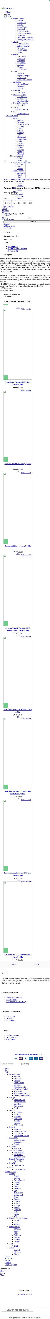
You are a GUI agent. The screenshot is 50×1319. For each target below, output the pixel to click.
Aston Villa (18, 1078)
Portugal (17, 1205)
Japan (16, 1246)
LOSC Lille (18, 1134)
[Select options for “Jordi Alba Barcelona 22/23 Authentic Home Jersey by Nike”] (5, 787)
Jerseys (11, 179)
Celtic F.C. (18, 1161)
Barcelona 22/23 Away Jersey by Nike (18, 546)
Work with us (11, 1037)
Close (2, 1271)
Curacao (17, 1237)
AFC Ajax (18, 1148)
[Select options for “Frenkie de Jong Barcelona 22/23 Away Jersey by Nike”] (5, 868)
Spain (16, 1197)
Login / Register (11, 1265)
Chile (16, 1233)
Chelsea (17, 1081)
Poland (16, 1203)
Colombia (17, 1235)
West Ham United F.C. (22, 1093)
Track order (10, 1016)
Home (5, 179)
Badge (5, 210)
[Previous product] (4, 184)
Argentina (17, 1229)
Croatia (16, 1186)
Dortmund (18, 1142)
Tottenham (18, 1091)
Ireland (16, 1214)
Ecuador (17, 1239)
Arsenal (17, 1076)
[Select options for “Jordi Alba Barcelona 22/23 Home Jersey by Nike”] (5, 705)
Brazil (16, 1231)
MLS (11, 1167)
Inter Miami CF (19, 1169)
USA (16, 1222)
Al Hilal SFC (19, 1153)
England (17, 1182)
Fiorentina (17, 1117)
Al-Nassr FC (18, 1155)
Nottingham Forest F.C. (22, 1095)
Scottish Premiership (16, 1159)
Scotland (17, 1201)
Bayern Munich (19, 1140)
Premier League (15, 1074)
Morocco (17, 1252)
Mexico (17, 1225)
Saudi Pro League (15, 1150)
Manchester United (21, 1089)
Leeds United (19, 1083)
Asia (11, 1244)
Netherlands (18, 1193)
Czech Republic (20, 1180)
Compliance (10, 1039)
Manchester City (20, 1087)
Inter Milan (18, 1119)
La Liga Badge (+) (15, 214)
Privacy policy (11, 1000)
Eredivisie (13, 1146)
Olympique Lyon (20, 1131)
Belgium (17, 1178)
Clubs (16, 179)
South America (14, 1227)
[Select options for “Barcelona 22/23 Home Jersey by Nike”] (5, 459)
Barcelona (29, 179)
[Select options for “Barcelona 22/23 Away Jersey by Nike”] (5, 541)
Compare (8, 1263)
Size (5, 198)
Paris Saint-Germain (21, 1136)
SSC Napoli (18, 1125)
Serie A (12, 1110)
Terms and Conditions (14, 997)
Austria (16, 1176)
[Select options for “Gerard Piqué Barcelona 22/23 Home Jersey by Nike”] (5, 377)
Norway (17, 1208)
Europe (12, 1174)
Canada (17, 1220)
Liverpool (17, 1085)
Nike (11, 239)
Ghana (16, 1254)
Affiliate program (12, 1035)
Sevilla (16, 1108)
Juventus (17, 1121)
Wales (16, 1216)
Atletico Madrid (20, 1102)
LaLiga (22, 179)
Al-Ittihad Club (19, 1157)
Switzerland (18, 1195)
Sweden (17, 1199)
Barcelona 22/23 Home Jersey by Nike (18, 464)
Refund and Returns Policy (16, 1002)
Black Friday (11, 1021)
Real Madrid (18, 1106)
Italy (15, 1191)
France (16, 1184)
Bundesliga (13, 1138)
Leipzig (17, 1144)
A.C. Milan (18, 1112)
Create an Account (25, 1294)
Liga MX (12, 1163)
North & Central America (18, 1218)
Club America (19, 1165)
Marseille (17, 1129)
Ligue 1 (12, 1127)
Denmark (17, 1210)
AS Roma (17, 1114)
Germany (17, 1189)
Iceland (16, 1212)
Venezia (17, 1123)
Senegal (17, 1250)
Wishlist (9, 1018)
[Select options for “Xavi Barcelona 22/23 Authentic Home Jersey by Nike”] (5, 950)
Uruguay (17, 1241)
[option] (5, 203)
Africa (11, 1248)
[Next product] (9, 184)
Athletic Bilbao (19, 1100)
